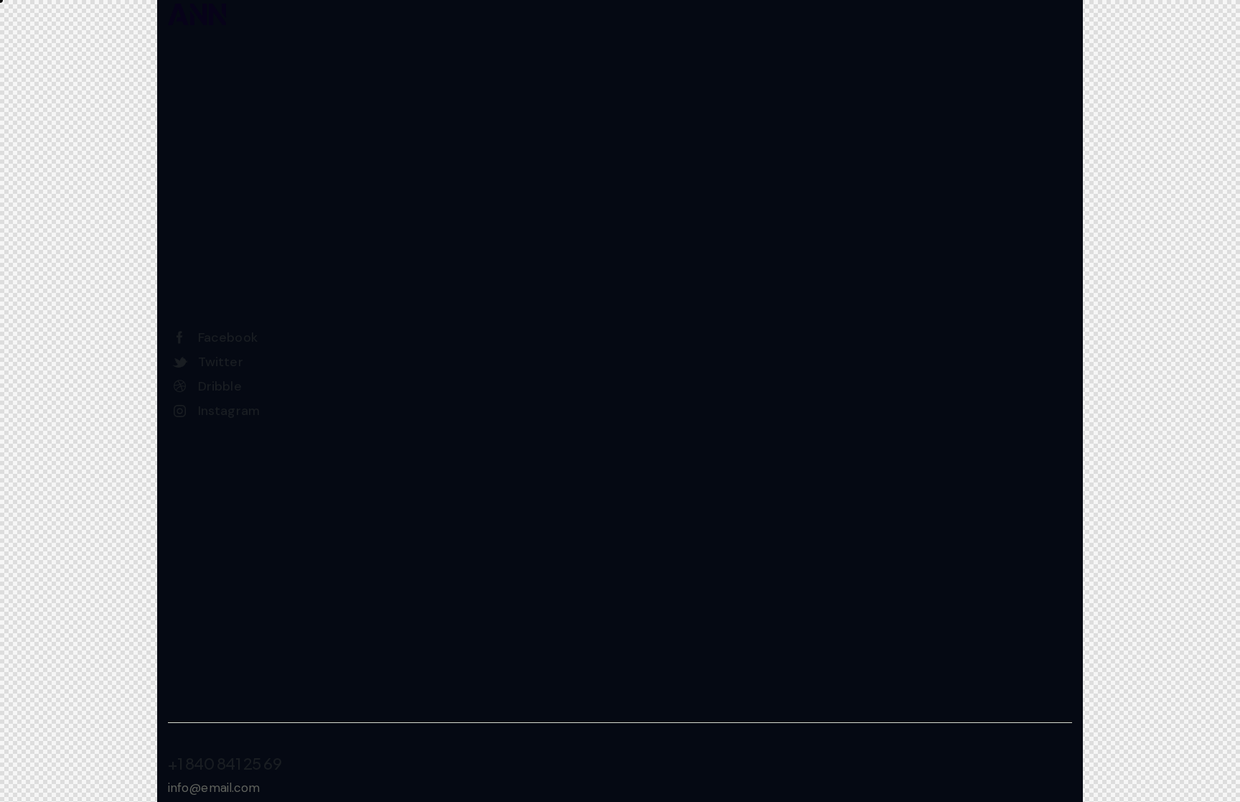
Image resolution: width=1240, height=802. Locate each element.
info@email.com (214, 788)
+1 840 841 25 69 (224, 763)
